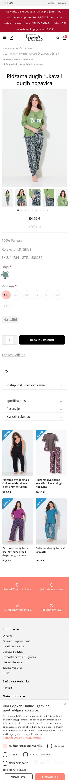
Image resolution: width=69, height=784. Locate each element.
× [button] (64, 703)
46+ (16, 295)
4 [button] (29, 210)
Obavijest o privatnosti (17, 641)
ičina (21, 355)
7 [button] (40, 210)
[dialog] (34, 742)
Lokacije (62, 2)
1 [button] (18, 210)
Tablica (7, 355)
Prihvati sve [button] (50, 776)
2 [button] (21, 210)
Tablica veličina (12, 667)
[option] (7, 197)
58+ (47, 295)
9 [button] (47, 210)
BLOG (6, 673)
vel (15, 355)
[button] (34, 738)
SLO (11, 2)
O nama (8, 635)
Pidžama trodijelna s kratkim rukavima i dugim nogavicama (15, 551)
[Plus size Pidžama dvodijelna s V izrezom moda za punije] (51, 521)
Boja (6, 267)
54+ (37, 295)
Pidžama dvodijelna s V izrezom (50, 549)
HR (4, 2)
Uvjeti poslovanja (13, 646)
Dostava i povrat (13, 651)
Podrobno (36, 734)
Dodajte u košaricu (42, 340)
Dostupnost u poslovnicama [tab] (25, 385)
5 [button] (32, 210)
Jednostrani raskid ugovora (19, 657)
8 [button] (44, 210)
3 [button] (25, 210)
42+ (6, 295)
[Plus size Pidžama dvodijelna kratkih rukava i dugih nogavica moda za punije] (51, 453)
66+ (6, 305)
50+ (26, 295)
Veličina (8, 286)
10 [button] (51, 210)
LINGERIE (24, 249)
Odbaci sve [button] (18, 776)
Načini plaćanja (12, 662)
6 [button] (36, 210)
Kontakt (51, 2)
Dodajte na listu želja (6, 372)
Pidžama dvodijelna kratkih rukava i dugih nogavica (49, 483)
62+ (57, 295)
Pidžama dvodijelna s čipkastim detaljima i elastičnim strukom (15, 483)
